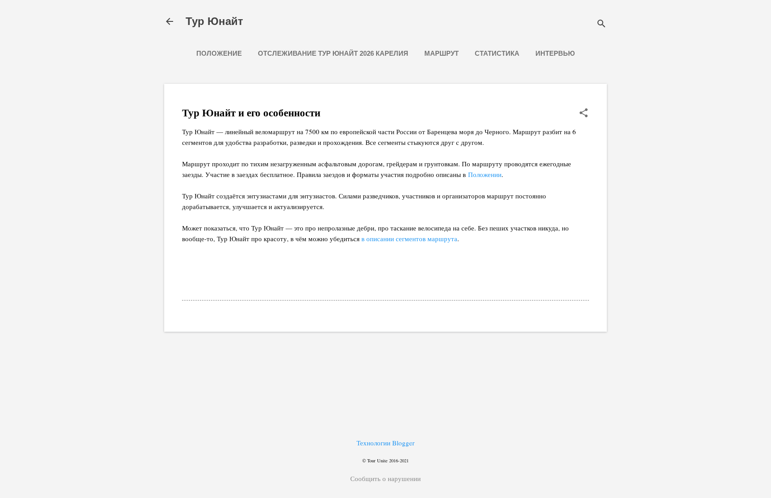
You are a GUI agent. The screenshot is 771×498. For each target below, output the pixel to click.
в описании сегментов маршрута (409, 238)
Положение (219, 53)
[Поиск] (601, 24)
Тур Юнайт (214, 21)
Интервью (555, 53)
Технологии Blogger (385, 442)
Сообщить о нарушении (385, 478)
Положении (485, 174)
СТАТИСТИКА (497, 53)
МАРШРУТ (441, 53)
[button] (583, 113)
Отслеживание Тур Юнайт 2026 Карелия (333, 53)
